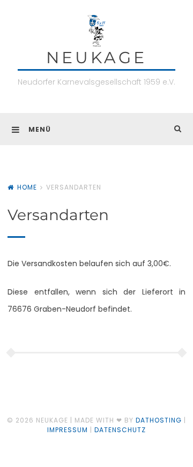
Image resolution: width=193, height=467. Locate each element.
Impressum (67, 429)
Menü (39, 129)
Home (27, 187)
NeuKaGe (96, 57)
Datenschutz (120, 429)
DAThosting (159, 420)
